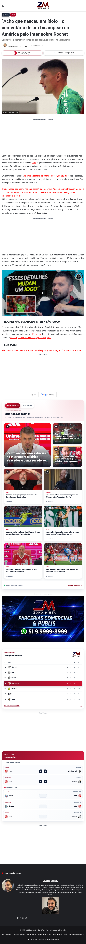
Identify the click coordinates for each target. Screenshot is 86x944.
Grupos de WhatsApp (52, 939)
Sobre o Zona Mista (18, 934)
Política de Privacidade (76, 934)
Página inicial (6, 934)
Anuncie (41, 939)
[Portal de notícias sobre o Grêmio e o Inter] (43, 6)
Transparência (57, 934)
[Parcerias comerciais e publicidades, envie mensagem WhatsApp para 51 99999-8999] (43, 619)
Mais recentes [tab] (27, 405)
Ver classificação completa (43, 706)
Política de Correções (44, 934)
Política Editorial (31, 934)
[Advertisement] (43, 137)
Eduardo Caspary (13, 46)
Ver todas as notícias (75, 585)
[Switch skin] (3, 6)
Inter (13, 15)
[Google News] (47, 394)
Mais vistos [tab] (13, 405)
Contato (65, 934)
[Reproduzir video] (43, 293)
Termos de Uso (32, 939)
